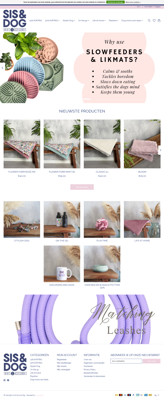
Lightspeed (39, 395)
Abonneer (151, 361)
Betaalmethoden (91, 373)
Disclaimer (88, 366)
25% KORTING (35, 20)
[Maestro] (129, 395)
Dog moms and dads (61, 285)
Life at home (142, 240)
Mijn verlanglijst (63, 369)
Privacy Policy (90, 369)
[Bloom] (142, 144)
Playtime (102, 240)
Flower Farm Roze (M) (21, 171)
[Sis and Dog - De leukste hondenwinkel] (14, 20)
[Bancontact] (141, 395)
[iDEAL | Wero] (116, 395)
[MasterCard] (120, 395)
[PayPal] (133, 395)
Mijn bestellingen (64, 363)
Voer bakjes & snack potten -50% (102, 286)
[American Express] (146, 395)
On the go (62, 240)
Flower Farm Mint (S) (62, 171)
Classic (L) (102, 171)
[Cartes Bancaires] (137, 395)
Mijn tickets (61, 366)
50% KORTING (36, 363)
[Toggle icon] (149, 20)
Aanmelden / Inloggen (152, 7)
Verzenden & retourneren (94, 376)
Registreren (62, 359)
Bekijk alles (82, 187)
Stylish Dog (21, 240)
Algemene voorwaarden (94, 363)
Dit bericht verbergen (115, 2)
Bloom (142, 171)
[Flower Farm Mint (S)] (62, 144)
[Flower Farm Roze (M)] (22, 144)
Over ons (88, 359)
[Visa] (125, 395)
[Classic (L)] (102, 144)
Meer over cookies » (133, 2)
